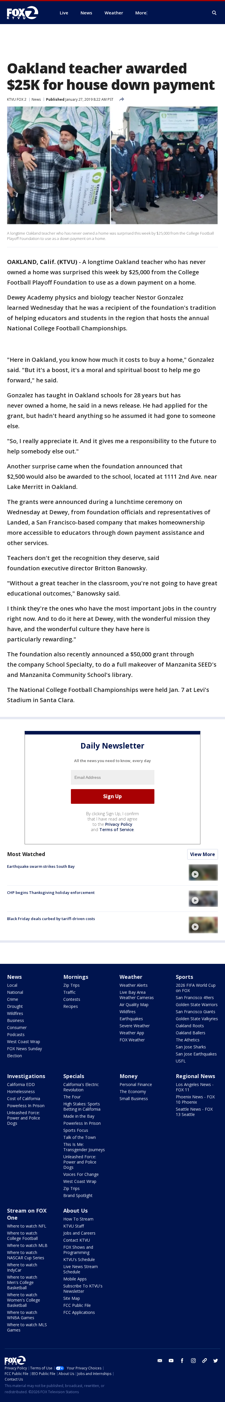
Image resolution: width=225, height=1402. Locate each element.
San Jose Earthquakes (196, 1054)
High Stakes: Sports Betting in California (81, 1106)
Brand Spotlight (78, 1195)
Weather (131, 976)
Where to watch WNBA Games (22, 1314)
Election (14, 1055)
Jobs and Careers (79, 1233)
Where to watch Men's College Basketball (22, 1282)
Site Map (71, 1298)
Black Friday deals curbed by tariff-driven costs (51, 918)
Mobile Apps (75, 1279)
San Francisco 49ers (195, 997)
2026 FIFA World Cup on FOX (196, 987)
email (160, 1360)
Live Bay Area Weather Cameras (137, 994)
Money (128, 1076)
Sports (184, 976)
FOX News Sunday (24, 1048)
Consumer (17, 1027)
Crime (12, 999)
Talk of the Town (79, 1137)
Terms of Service (116, 829)
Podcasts (16, 1034)
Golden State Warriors (197, 1004)
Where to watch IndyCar (22, 1267)
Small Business (134, 1098)
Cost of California (23, 1098)
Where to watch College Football (22, 1235)
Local (12, 985)
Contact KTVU (76, 1240)
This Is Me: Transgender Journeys (84, 1147)
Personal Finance (136, 1084)
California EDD (21, 1084)
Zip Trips (71, 985)
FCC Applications (79, 1312)
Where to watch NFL (26, 1226)
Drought (15, 1006)
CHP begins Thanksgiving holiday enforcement (51, 892)
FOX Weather (132, 1040)
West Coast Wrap (23, 1041)
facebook (182, 1360)
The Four (72, 1097)
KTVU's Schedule (79, 1259)
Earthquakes (131, 1018)
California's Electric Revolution (81, 1087)
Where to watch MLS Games (27, 1327)
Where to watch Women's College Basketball (23, 1300)
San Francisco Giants (195, 1011)
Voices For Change (81, 1174)
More (140, 13)
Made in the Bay (78, 1116)
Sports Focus (75, 1130)
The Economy (133, 1091)
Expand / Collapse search (214, 13)
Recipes (70, 1006)
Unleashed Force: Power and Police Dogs (23, 1118)
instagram (193, 1360)
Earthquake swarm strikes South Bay (41, 866)
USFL (181, 1061)
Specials (73, 1076)
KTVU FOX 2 (16, 99)
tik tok (204, 1360)
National (15, 992)
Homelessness (21, 1091)
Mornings (75, 976)
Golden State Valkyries (197, 1018)
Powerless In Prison (26, 1105)
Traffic (69, 992)
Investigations (26, 1076)
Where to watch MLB (27, 1245)
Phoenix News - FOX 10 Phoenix (195, 1099)
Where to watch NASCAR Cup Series (25, 1255)
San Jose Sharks (191, 1047)
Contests (71, 999)
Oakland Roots (190, 1025)
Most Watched (26, 854)
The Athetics (188, 1040)
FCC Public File (77, 1305)
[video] (203, 872)
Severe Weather (135, 1025)
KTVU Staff (73, 1226)
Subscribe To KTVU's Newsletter (83, 1288)
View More (202, 854)
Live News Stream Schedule (80, 1269)
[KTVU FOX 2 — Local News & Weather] (26, 13)
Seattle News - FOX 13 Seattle (194, 1111)
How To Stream (78, 1219)
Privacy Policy (118, 824)
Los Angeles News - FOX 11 (195, 1087)
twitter (215, 1360)
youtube (171, 1360)
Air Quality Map (134, 1004)
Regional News (195, 1076)
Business (15, 1020)
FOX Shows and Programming (78, 1249)
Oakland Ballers (190, 1032)
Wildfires (15, 1013)
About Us (75, 1210)
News (36, 99)
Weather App (132, 1032)
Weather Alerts (134, 985)
